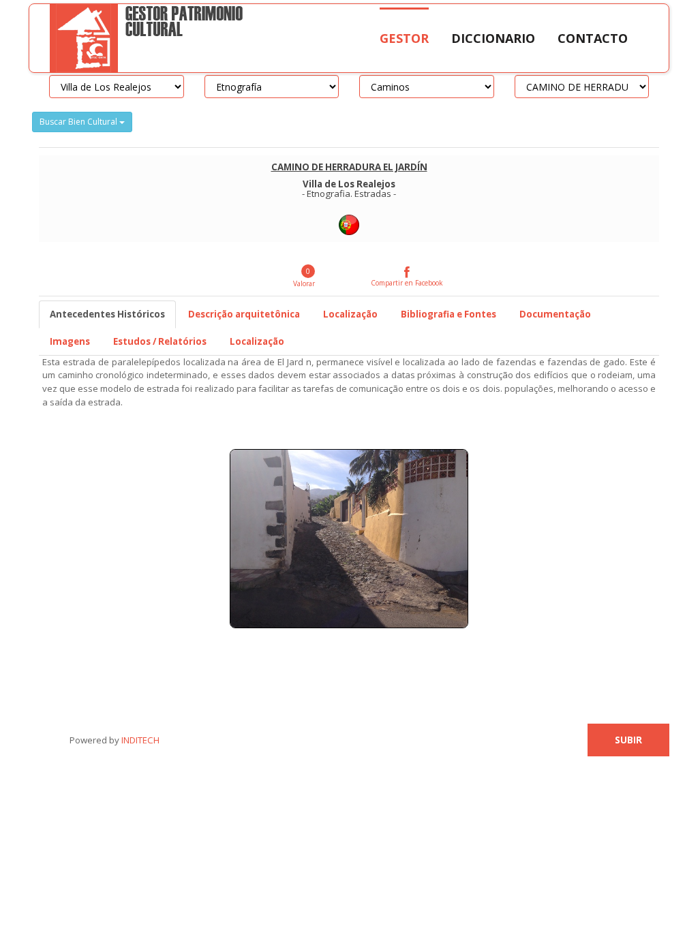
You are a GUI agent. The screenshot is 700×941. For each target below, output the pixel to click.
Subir (628, 740)
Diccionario (493, 38)
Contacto (593, 38)
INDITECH (139, 740)
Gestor (404, 38)
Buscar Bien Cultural (79, 121)
